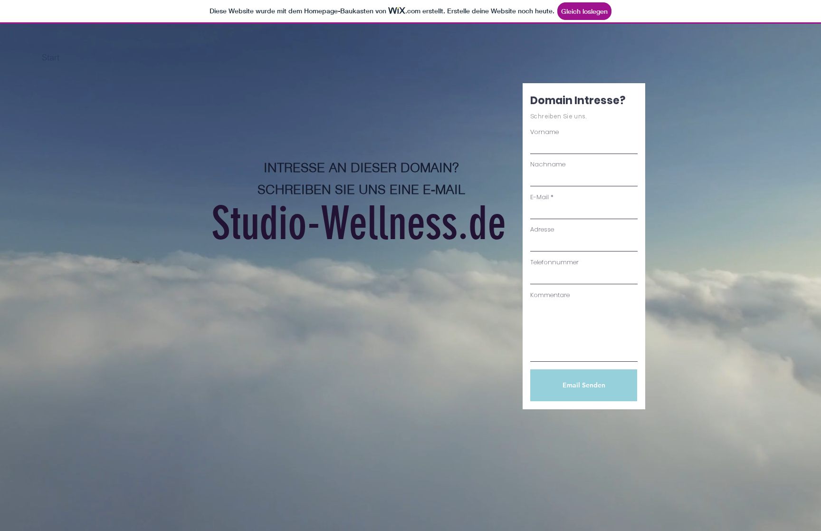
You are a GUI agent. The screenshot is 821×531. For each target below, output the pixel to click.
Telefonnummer (554, 262)
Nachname (547, 164)
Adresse (542, 229)
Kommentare (550, 295)
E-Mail (539, 197)
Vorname (544, 132)
